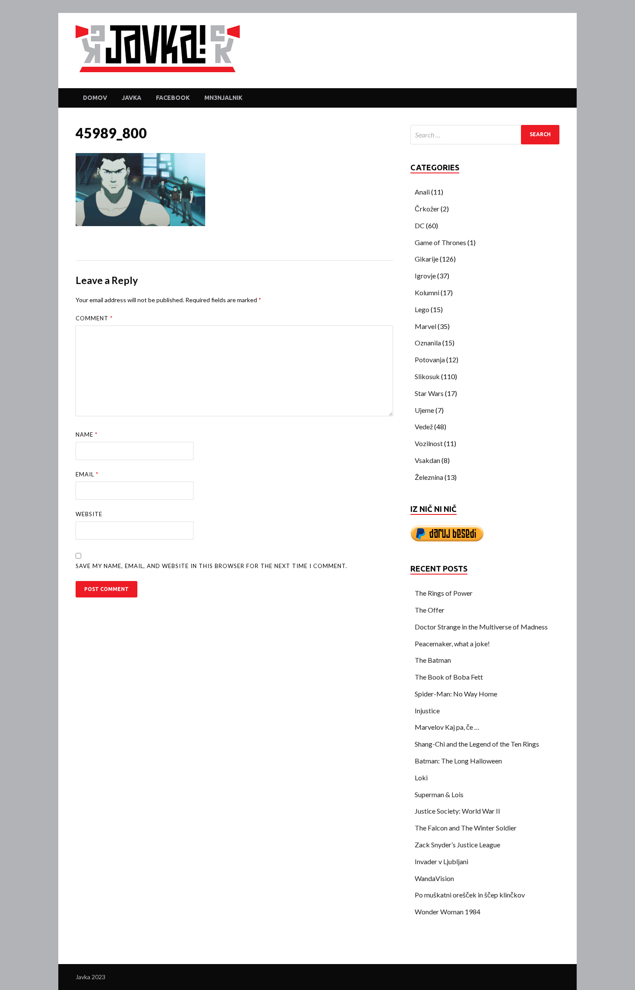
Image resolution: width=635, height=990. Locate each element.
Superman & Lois (439, 794)
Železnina (429, 477)
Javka (131, 97)
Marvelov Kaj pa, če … (447, 727)
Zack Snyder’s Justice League (457, 844)
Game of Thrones (440, 242)
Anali (422, 192)
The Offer (429, 610)
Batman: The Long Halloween (458, 761)
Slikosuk (427, 376)
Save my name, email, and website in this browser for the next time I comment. (211, 565)
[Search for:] (484, 134)
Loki (421, 777)
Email (87, 474)
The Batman (433, 660)
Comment (94, 318)
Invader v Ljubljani (441, 861)
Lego (422, 309)
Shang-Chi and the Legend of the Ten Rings (477, 744)
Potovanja (430, 359)
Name (87, 434)
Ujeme (424, 410)
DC (420, 225)
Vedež (424, 426)
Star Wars (429, 393)
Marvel (425, 326)
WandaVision (434, 878)
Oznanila (428, 343)
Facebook (173, 97)
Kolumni (427, 292)
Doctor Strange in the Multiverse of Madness (481, 627)
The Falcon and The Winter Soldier (466, 828)
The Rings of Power (444, 593)
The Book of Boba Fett (449, 677)
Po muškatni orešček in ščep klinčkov (470, 895)
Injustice (427, 710)
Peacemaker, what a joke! (452, 643)
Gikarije (426, 259)
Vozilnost (429, 443)
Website (89, 514)
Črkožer (427, 208)
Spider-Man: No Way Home (456, 694)
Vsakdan (427, 460)
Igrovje (425, 275)
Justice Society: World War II (457, 811)
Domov (95, 97)
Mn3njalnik (223, 97)
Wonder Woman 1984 (447, 911)
